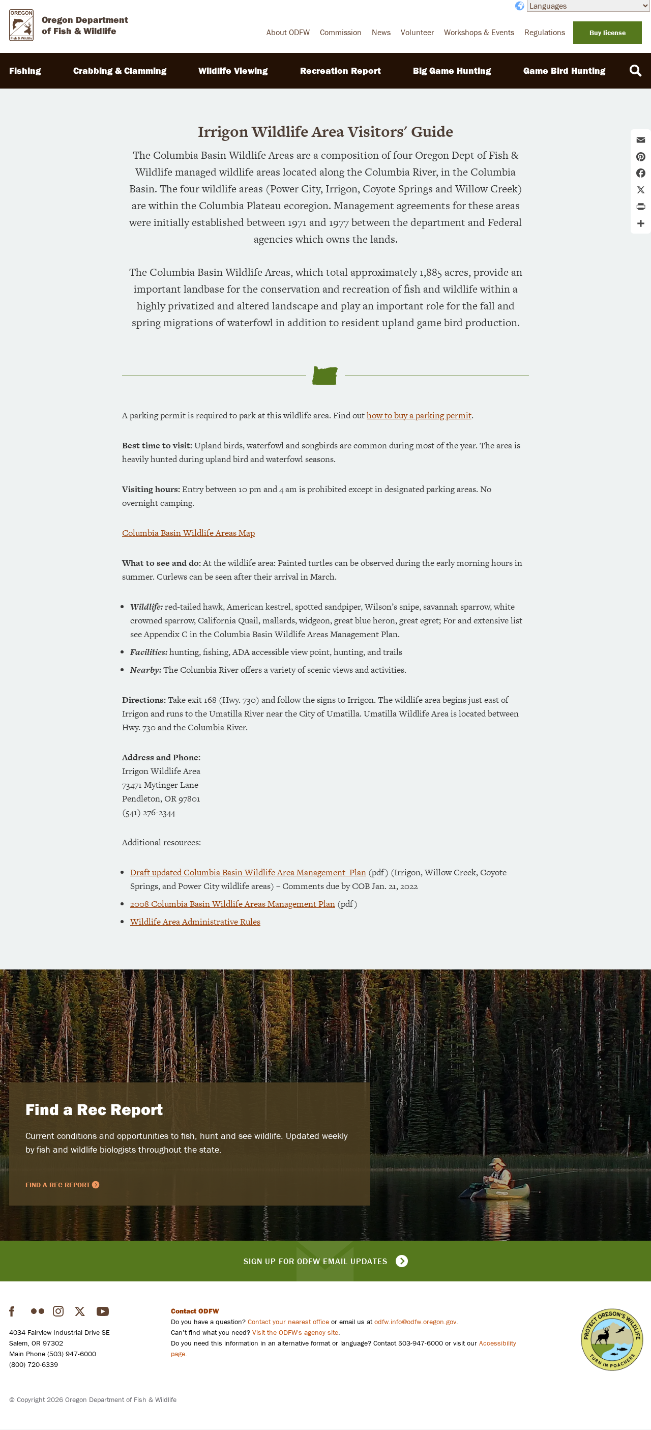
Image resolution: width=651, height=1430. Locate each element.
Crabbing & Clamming (119, 70)
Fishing (25, 70)
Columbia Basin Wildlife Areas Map (188, 533)
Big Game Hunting (452, 70)
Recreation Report (340, 70)
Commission (341, 32)
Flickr (37, 1311)
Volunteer (417, 32)
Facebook (15, 1311)
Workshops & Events (479, 32)
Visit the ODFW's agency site (295, 1332)
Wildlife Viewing (233, 70)
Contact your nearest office (288, 1321)
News (381, 32)
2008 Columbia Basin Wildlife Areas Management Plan (232, 904)
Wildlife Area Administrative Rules (195, 922)
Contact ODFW (195, 1310)
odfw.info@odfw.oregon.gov (415, 1321)
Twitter (81, 1311)
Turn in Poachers (612, 1340)
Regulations (544, 32)
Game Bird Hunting (564, 70)
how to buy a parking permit (419, 415)
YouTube (103, 1311)
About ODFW (288, 32)
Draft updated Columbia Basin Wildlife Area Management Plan (248, 872)
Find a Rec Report (94, 1109)
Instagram (59, 1311)
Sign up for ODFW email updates (316, 1261)
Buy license (607, 32)
